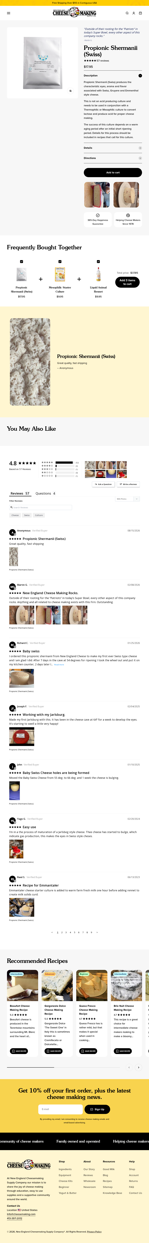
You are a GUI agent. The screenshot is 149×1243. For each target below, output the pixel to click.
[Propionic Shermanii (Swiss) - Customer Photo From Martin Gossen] (100, 465)
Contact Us (135, 1193)
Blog (105, 1175)
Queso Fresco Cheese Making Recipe (88, 1010)
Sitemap (107, 1187)
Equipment (65, 1175)
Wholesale (89, 1181)
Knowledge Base (112, 1193)
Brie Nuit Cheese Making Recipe (124, 1008)
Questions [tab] (43, 493)
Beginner (64, 1187)
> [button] (97, 932)
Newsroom (90, 1187)
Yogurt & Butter (68, 1193)
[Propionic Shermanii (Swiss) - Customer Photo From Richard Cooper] (90, 474)
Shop (62, 1161)
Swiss (27, 515)
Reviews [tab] (17, 493)
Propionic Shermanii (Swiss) (86, 356)
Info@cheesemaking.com (21, 1214)
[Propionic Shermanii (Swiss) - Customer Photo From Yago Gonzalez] (122, 474)
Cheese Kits (65, 1181)
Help (132, 1161)
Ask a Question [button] (105, 484)
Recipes (107, 1181)
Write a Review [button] (130, 484)
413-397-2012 (14, 1218)
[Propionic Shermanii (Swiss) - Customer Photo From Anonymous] (90, 465)
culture (39, 515)
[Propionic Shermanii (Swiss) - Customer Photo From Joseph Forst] (100, 474)
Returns (133, 1181)
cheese (15, 515)
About (87, 1161)
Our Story (89, 1169)
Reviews (88, 1175)
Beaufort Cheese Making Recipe (20, 1008)
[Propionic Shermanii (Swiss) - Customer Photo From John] (111, 474)
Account (134, 1175)
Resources (109, 1161)
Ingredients (65, 1169)
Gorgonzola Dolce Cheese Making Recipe (55, 1010)
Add (127, 282)
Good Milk (109, 1169)
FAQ (131, 1187)
